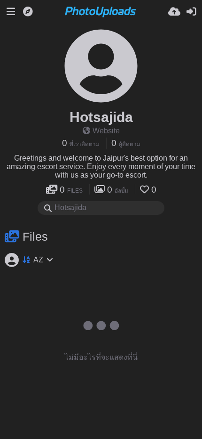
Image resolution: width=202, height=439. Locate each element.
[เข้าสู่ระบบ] (191, 12)
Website (106, 131)
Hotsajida (101, 117)
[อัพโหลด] (174, 12)
